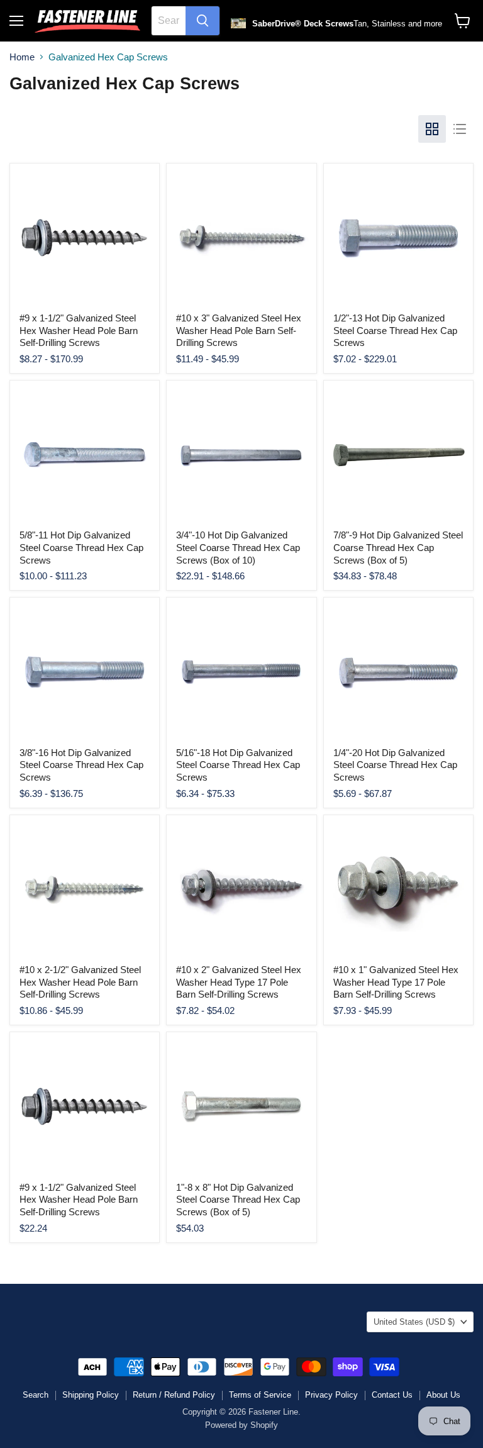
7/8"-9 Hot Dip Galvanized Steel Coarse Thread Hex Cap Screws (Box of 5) (398, 547)
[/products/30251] (84, 238)
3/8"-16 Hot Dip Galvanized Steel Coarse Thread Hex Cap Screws (81, 764)
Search (35, 1395)
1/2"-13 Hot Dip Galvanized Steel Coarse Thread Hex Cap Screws (395, 330)
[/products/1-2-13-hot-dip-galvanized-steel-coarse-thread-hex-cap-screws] (398, 238)
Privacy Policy (331, 1395)
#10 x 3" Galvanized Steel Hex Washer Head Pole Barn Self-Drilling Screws (238, 330)
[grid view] (432, 129)
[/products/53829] (84, 1106)
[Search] (202, 20)
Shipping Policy (90, 1395)
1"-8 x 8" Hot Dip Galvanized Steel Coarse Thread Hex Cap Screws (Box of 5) (238, 1199)
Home (22, 57)
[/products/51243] (241, 238)
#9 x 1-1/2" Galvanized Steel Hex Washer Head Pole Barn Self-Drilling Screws (78, 330)
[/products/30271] (241, 889)
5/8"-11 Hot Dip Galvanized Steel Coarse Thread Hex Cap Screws (81, 547)
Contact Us (392, 1395)
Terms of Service (260, 1395)
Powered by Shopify (241, 1425)
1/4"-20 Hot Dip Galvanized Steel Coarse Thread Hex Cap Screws (395, 764)
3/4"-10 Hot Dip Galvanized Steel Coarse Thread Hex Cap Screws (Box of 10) (238, 547)
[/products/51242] (84, 889)
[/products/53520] (241, 1106)
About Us (443, 1395)
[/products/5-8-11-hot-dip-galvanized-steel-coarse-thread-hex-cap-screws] (84, 455)
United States (414, 1322)
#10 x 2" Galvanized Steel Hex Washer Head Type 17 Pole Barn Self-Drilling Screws (238, 982)
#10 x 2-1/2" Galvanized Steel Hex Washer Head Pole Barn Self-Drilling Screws (80, 982)
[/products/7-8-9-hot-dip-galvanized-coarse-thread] (398, 455)
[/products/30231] (398, 889)
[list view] (460, 129)
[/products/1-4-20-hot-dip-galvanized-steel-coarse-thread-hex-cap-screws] (398, 672)
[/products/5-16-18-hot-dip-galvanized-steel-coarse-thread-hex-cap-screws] (241, 672)
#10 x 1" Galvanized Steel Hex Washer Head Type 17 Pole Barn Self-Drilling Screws (395, 982)
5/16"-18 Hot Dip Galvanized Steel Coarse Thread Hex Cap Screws (238, 764)
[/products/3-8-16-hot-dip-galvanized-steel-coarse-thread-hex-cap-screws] (84, 672)
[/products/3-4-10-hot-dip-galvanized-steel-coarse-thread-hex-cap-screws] (241, 455)
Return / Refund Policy (174, 1395)
